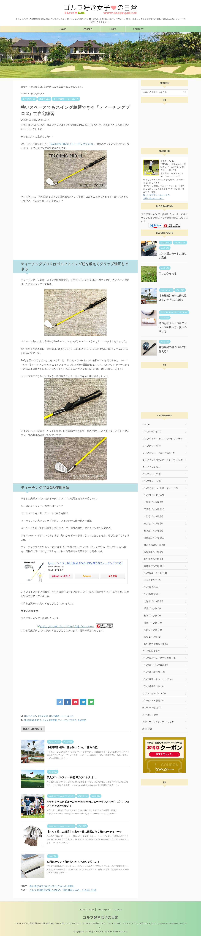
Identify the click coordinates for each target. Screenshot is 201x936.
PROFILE (88, 29)
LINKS (113, 29)
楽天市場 (113, 576)
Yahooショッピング (61, 576)
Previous (3, 55)
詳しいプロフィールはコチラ (156, 195)
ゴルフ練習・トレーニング (61, 716)
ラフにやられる (168, 273)
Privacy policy (104, 909)
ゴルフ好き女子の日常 (100, 917)
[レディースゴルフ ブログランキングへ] (104, 626)
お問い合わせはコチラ (153, 198)
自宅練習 (82, 720)
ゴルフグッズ (30, 716)
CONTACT (138, 29)
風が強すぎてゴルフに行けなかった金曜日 (52, 886)
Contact (118, 909)
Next (198, 55)
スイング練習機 (49, 720)
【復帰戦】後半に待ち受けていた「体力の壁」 (73, 747)
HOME (63, 29)
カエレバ (60, 567)
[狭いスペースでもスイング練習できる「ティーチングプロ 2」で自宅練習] (83, 702)
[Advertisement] (75, 232)
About (91, 909)
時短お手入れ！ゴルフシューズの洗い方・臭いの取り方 (173, 327)
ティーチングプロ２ (67, 720)
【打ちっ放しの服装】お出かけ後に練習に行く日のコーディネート (84, 831)
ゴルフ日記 (43, 716)
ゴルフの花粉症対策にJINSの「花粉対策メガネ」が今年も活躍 (63, 889)
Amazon (87, 576)
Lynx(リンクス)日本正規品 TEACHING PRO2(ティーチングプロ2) (85, 563)
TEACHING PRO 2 (32, 720)
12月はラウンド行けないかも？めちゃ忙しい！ (73, 861)
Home (82, 909)
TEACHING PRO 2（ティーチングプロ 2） (71, 143)
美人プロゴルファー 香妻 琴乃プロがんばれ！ (72, 777)
